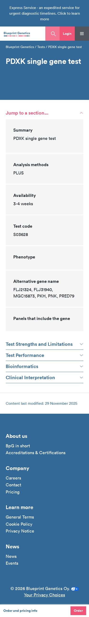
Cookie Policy (19, 524)
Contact (13, 485)
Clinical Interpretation (30, 377)
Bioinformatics (22, 366)
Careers (13, 478)
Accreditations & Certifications (36, 452)
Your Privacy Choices (44, 595)
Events (12, 563)
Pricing (12, 492)
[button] (67, 34)
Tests (41, 47)
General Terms (20, 517)
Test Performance (25, 355)
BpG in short (18, 445)
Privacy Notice (20, 531)
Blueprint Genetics (20, 47)
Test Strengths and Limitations (39, 344)
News (11, 556)
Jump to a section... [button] (27, 113)
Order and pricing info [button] (20, 610)
